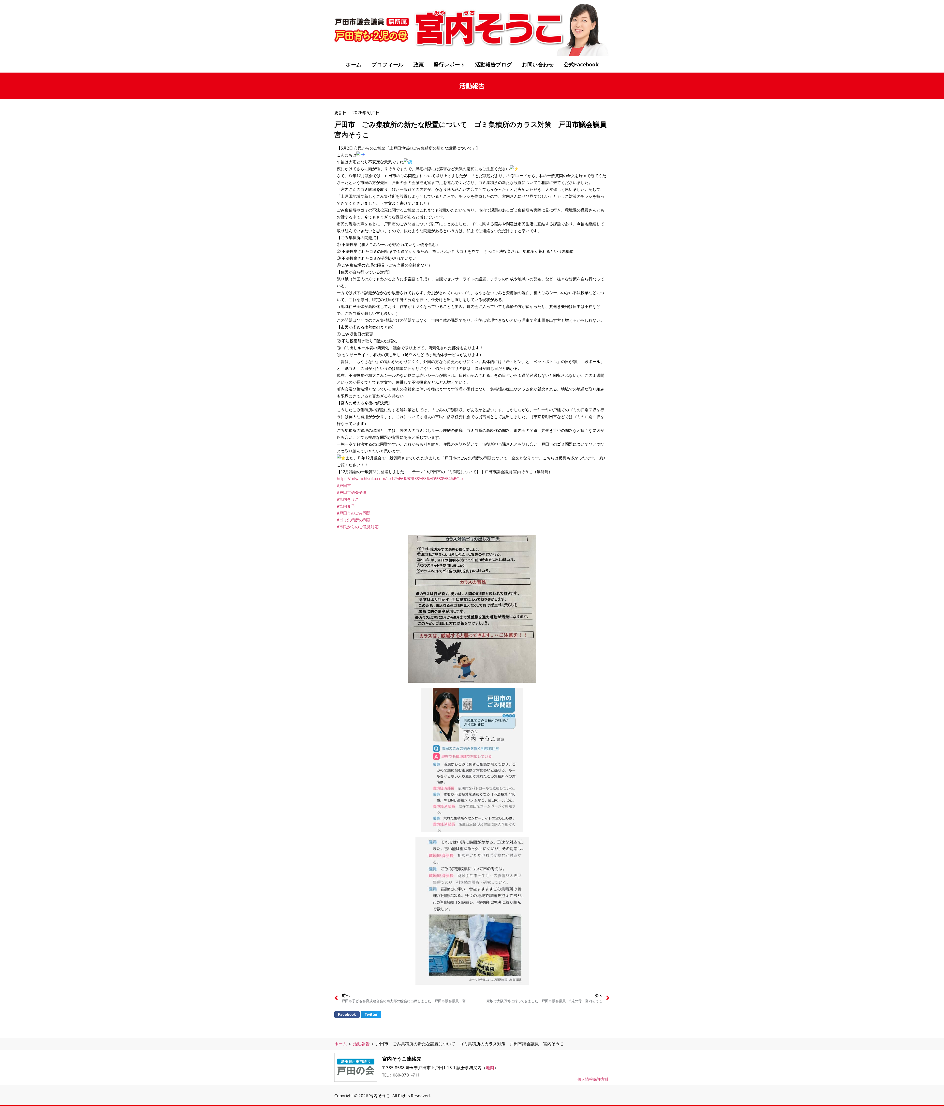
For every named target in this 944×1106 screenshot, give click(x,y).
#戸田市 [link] (344, 485)
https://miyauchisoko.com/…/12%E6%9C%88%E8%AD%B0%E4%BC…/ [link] (400, 478)
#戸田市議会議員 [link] (352, 492)
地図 (490, 1067)
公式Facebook (581, 64)
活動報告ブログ (493, 64)
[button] (347, 1014)
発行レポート (449, 64)
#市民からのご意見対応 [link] (358, 527)
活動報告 (361, 1043)
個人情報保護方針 (593, 1079)
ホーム (354, 64)
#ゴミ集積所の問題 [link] (354, 520)
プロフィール (387, 64)
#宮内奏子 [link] (346, 506)
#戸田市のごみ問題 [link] (354, 513)
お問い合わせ (538, 64)
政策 (418, 64)
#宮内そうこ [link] (348, 499)
